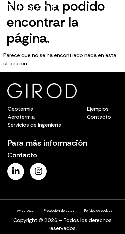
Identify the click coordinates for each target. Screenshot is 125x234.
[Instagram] (38, 171)
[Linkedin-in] (15, 171)
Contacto (22, 155)
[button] (110, 10)
